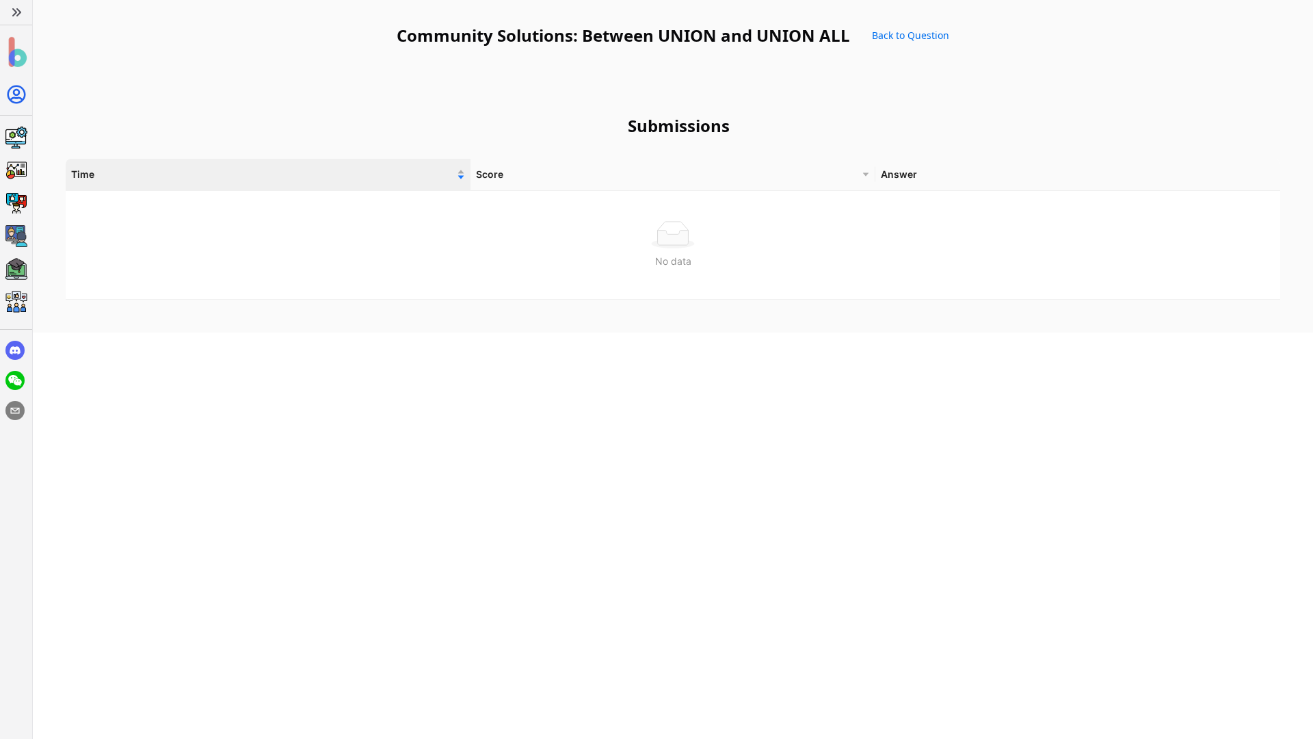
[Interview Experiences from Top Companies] (16, 302)
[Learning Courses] (16, 269)
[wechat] (15, 380)
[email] (15, 410)
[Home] (16, 52)
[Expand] (16, 12)
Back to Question (910, 35)
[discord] (15, 350)
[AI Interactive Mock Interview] (16, 236)
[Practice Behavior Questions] (16, 203)
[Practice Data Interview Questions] (16, 170)
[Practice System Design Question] (16, 137)
